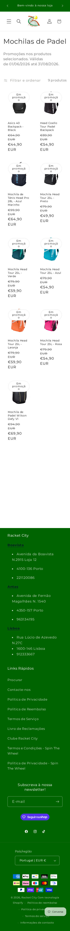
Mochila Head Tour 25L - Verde (17, 272)
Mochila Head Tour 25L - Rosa (51, 342)
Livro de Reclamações (26, 729)
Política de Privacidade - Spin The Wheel (32, 765)
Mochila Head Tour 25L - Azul (50, 270)
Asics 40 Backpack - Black (16, 126)
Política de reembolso (42, 902)
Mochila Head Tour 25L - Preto (50, 198)
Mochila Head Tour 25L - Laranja (17, 344)
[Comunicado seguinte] (62, 6)
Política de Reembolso (26, 709)
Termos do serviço (37, 915)
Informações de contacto (37, 922)
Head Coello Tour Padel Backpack (48, 126)
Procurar (14, 680)
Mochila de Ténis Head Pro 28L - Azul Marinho (18, 199)
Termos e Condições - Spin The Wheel (33, 750)
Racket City (29, 897)
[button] (9, 21)
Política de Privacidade (27, 699)
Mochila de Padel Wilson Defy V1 (17, 415)
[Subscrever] (57, 801)
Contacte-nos (19, 690)
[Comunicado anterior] (7, 6)
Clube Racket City (22, 738)
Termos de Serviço (23, 719)
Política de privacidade (37, 909)
